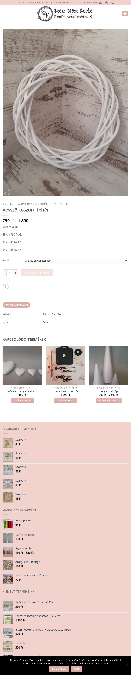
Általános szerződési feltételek (32, 2)
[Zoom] (7, 192)
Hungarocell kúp (108, 391)
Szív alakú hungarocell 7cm (22, 391)
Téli (67, 203)
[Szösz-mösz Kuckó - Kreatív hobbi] (65, 14)
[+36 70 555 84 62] (113, 2)
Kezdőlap (8, 203)
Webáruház (25, 203)
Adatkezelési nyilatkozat (62, 2)
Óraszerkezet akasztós (65, 391)
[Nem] (126, 666)
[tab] (16, 305)
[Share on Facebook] (6, 286)
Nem (76, 669)
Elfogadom (59, 669)
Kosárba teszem (37, 273)
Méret (6, 260)
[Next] (128, 377)
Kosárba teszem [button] (22, 400)
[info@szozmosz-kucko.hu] (101, 2)
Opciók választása (108, 400)
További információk (16, 304)
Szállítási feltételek (87, 2)
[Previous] (2, 377)
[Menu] (5, 14)
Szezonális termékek (48, 203)
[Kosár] (125, 13)
